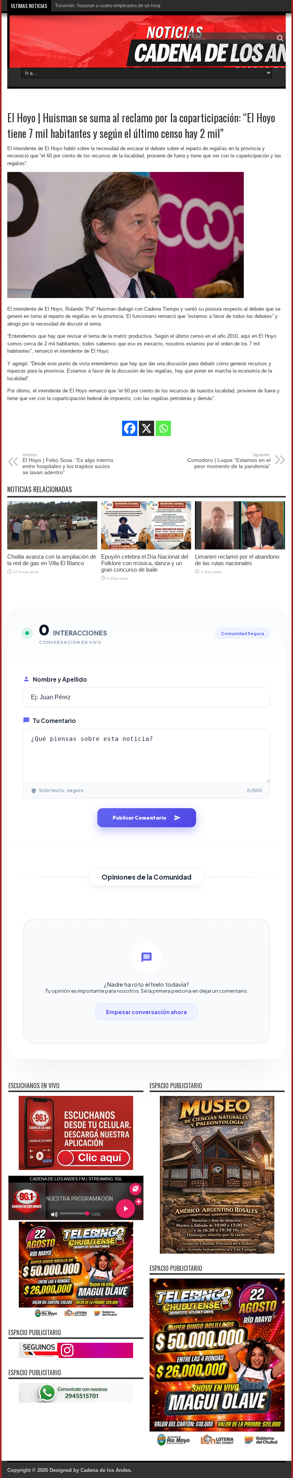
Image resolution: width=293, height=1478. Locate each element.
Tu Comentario (54, 720)
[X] (146, 428)
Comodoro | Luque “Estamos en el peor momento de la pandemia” (228, 460)
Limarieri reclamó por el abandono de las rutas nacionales (237, 559)
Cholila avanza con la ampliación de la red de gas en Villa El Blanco (51, 559)
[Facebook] (129, 428)
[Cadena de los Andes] (63, 43)
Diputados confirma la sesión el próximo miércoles (107, 5)
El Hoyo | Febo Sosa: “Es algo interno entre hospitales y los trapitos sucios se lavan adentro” (68, 463)
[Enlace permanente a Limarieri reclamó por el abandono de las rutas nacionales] (240, 548)
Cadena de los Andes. (106, 1470)
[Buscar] (280, 38)
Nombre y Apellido (60, 679)
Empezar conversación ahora (146, 1011)
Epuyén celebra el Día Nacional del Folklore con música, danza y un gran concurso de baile (144, 563)
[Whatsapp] (163, 428)
